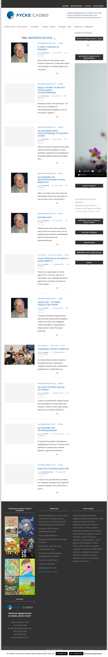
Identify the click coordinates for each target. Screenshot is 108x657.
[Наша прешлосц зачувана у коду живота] (19, 264)
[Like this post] (47, 74)
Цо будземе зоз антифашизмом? (47, 429)
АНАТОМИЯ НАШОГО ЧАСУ (47, 43)
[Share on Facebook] (50, 74)
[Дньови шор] (19, 223)
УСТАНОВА (87, 6)
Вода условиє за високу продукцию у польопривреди (51, 90)
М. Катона (45, 53)
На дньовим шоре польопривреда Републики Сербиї (53, 133)
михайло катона (47, 472)
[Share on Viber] (57, 74)
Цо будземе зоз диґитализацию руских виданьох (51, 179)
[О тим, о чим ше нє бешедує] (19, 53)
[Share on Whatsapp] (54, 74)
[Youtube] (58, 3)
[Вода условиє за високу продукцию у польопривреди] (19, 93)
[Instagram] (54, 3)
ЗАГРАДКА (62, 27)
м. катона (45, 264)
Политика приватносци (93, 653)
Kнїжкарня (88, 27)
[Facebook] (50, 3)
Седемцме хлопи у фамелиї (53, 349)
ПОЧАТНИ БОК (9, 27)
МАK (69, 27)
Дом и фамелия (43, 345)
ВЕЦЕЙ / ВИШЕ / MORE (48, 572)
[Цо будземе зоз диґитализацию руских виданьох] (19, 183)
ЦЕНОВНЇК (65, 6)
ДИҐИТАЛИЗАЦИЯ (76, 6)
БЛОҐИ (52, 27)
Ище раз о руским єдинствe (53, 468)
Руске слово (22, 27)
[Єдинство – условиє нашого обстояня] (19, 308)
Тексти (67, 255)
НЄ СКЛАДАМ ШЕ (76, 653)
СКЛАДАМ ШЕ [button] (61, 653)
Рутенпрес (34, 27)
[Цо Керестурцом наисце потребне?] (19, 393)
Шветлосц (78, 27)
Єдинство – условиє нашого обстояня (49, 303)
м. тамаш (45, 352)
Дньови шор (45, 217)
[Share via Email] (59, 74)
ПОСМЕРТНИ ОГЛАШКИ (83, 33)
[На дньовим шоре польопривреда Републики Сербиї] (19, 137)
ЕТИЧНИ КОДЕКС (98, 6)
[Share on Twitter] (52, 74)
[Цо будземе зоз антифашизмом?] (19, 434)
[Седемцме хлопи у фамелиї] (19, 355)
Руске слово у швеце (55, 255)
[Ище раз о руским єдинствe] (19, 474)
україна (45, 27)
